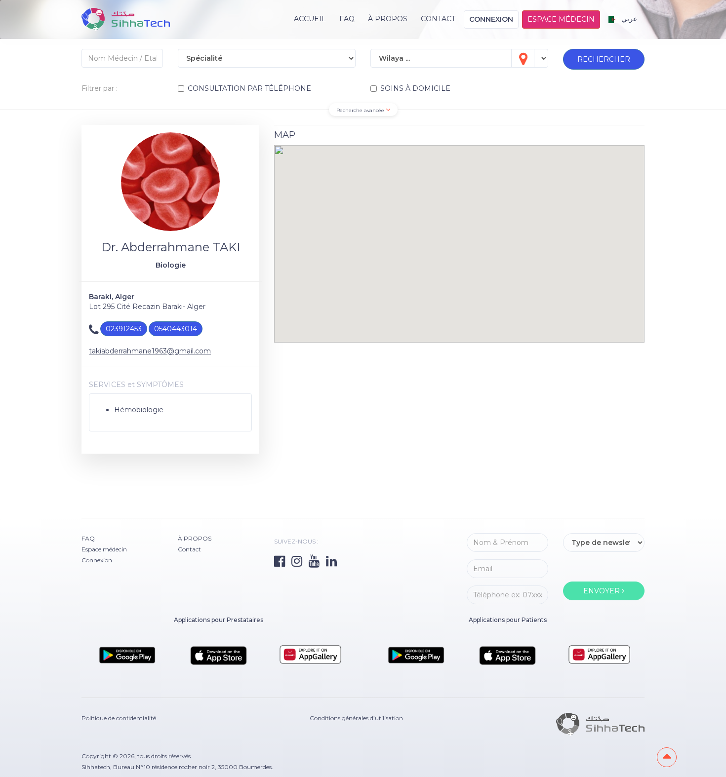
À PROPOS (387, 18)
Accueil (310, 18)
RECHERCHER (603, 59)
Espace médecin (561, 19)
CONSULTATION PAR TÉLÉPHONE (249, 88)
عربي (628, 18)
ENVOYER (602, 590)
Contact (438, 18)
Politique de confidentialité (118, 718)
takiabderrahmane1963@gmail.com (150, 351)
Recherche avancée (361, 110)
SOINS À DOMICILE (415, 88)
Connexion (491, 19)
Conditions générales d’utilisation (356, 718)
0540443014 (175, 328)
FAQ (347, 18)
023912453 (124, 328)
